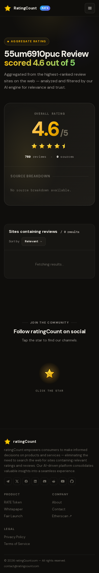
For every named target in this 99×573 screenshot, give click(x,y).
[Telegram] (8, 481)
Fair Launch (13, 516)
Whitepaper (13, 509)
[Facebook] (26, 481)
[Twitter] (17, 481)
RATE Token (13, 502)
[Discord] (44, 481)
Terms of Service (17, 544)
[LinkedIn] (35, 481)
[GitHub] (72, 481)
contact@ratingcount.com (21, 566)
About (57, 502)
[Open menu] (90, 8)
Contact (58, 509)
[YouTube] (63, 481)
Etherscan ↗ (62, 516)
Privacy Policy (14, 537)
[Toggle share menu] (49, 373)
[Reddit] (53, 481)
